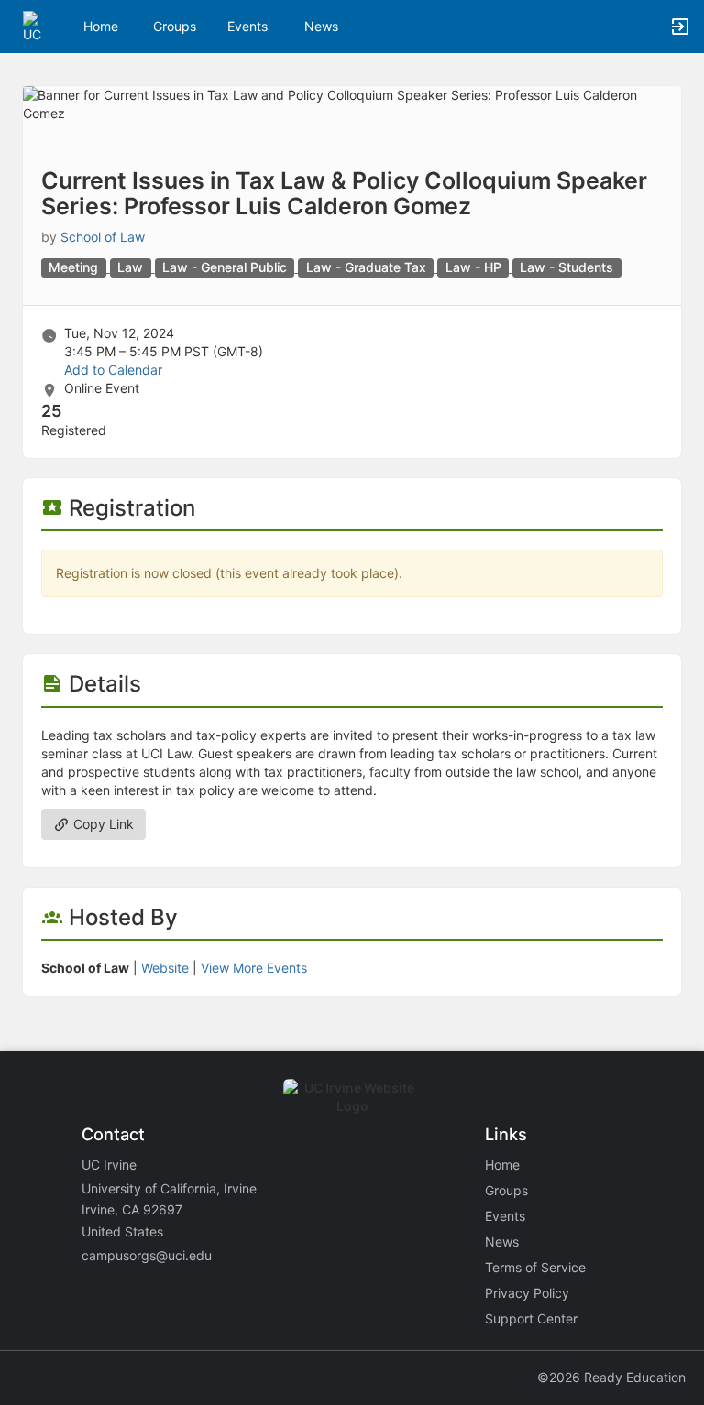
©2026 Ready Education (611, 1377)
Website (165, 967)
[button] (39, 25)
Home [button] (100, 26)
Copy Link (102, 824)
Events (247, 26)
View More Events (254, 967)
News (321, 26)
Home (502, 1164)
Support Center (531, 1318)
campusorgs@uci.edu (147, 1255)
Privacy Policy (527, 1293)
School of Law (102, 237)
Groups (174, 26)
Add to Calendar (113, 369)
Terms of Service (535, 1267)
